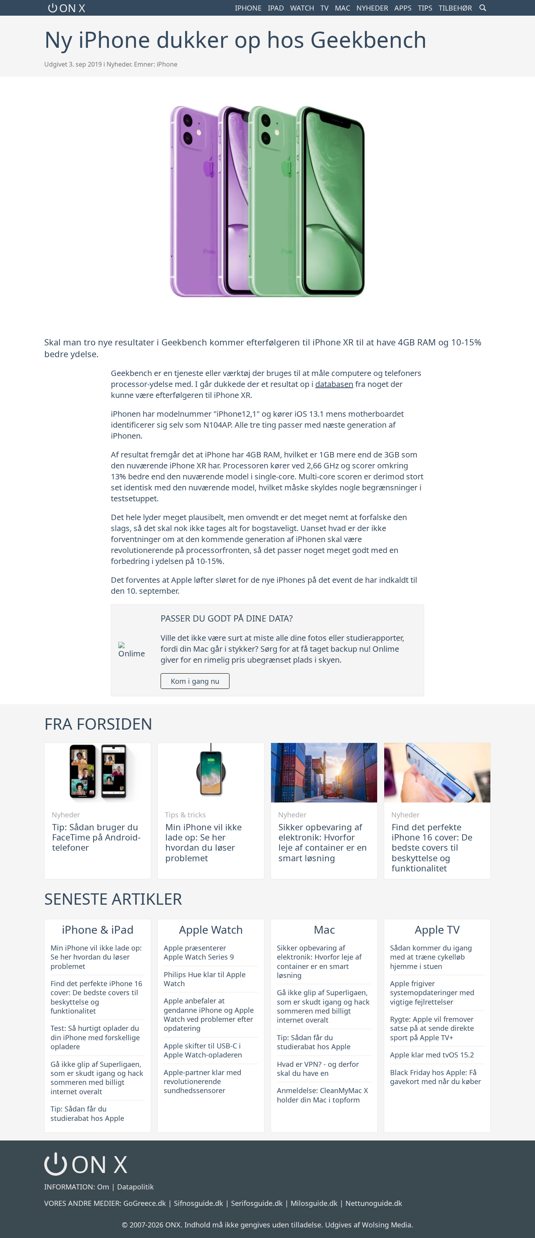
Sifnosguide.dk (198, 1203)
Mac (342, 8)
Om (103, 1186)
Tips (425, 8)
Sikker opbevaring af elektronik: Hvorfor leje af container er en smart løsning (322, 842)
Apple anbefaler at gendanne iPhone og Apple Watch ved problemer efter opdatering (209, 1014)
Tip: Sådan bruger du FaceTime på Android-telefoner (96, 837)
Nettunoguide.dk (373, 1203)
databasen (334, 384)
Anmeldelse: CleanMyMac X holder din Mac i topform (322, 1095)
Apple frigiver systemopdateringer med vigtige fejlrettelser (432, 993)
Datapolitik (135, 1186)
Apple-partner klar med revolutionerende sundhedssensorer (202, 1081)
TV (324, 8)
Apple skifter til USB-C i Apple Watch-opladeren (203, 1050)
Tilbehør (455, 8)
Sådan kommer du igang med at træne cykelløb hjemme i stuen (431, 957)
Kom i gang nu (195, 681)
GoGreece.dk (144, 1203)
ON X (72, 7)
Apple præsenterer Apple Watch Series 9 (199, 952)
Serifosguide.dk (257, 1203)
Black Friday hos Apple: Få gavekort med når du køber (435, 1077)
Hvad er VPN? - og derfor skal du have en (318, 1068)
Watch (302, 8)
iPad (276, 8)
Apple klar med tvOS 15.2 (432, 1054)
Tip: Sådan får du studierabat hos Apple (87, 1113)
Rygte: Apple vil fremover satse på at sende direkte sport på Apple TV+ (432, 1028)
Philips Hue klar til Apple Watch (205, 979)
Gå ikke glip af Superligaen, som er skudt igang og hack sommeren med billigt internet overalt (97, 1077)
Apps (403, 8)
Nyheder (372, 8)
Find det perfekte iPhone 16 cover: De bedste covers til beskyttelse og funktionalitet (432, 847)
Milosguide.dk (314, 1203)
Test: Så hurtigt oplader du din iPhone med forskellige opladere (95, 1037)
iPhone (248, 8)
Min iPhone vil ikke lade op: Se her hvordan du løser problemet (203, 842)
